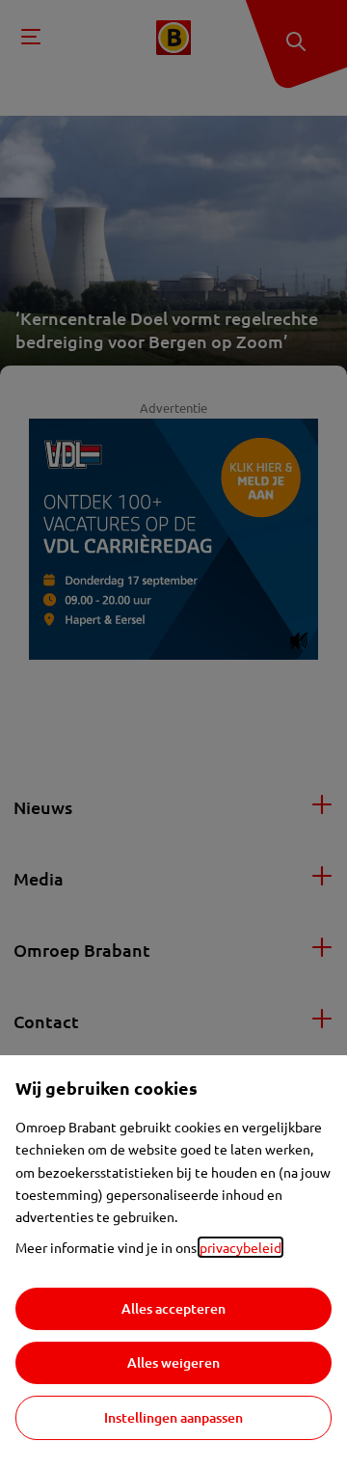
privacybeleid (240, 1247)
